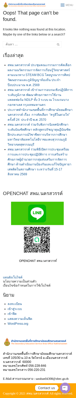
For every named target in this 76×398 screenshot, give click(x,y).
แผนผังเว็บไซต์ (12, 277)
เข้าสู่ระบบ (15, 309)
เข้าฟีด (12, 313)
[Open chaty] (65, 388)
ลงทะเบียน (15, 304)
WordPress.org (18, 323)
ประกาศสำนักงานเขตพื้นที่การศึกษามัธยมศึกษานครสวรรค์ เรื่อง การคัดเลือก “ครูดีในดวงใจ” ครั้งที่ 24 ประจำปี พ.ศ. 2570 (40, 114)
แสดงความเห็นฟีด (20, 318)
